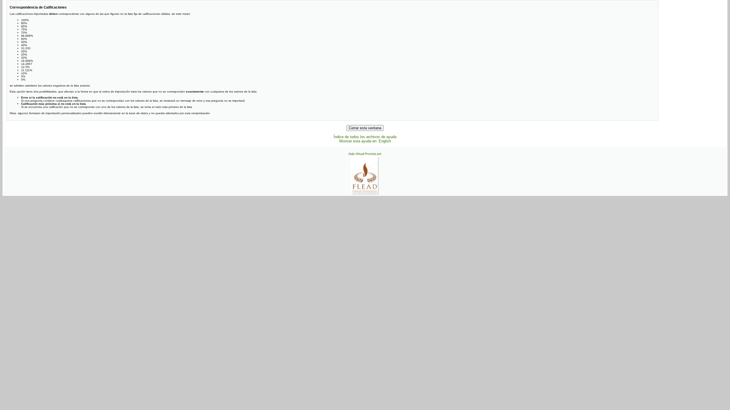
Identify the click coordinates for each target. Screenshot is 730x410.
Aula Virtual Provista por (365, 153)
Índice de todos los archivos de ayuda (365, 137)
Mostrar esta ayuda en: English (365, 141)
